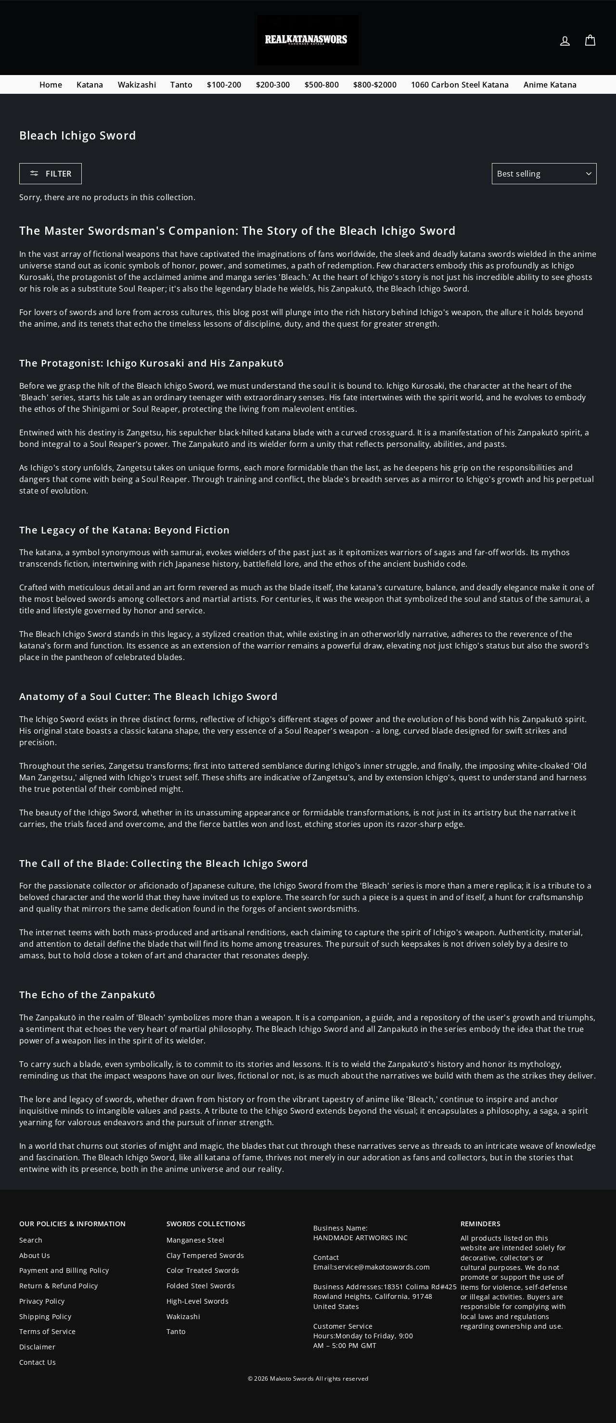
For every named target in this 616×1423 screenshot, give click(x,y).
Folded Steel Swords (201, 1285)
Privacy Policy (42, 1301)
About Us (34, 1255)
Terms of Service (47, 1331)
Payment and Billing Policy (64, 1270)
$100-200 (224, 84)
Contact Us (37, 1362)
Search (30, 1240)
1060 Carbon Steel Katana (460, 84)
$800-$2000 (375, 84)
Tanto (181, 84)
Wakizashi (137, 84)
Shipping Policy (45, 1316)
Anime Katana (550, 84)
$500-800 (322, 84)
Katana (90, 84)
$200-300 (273, 84)
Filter (58, 173)
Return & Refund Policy (58, 1285)
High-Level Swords (198, 1301)
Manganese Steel (196, 1240)
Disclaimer (37, 1346)
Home (51, 84)
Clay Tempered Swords (205, 1255)
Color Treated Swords (203, 1270)
